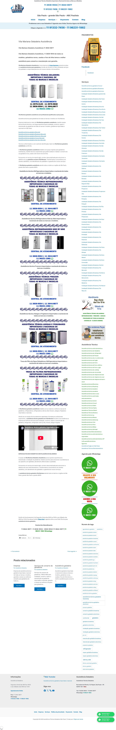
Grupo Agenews (54, 65)
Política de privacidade (57, 712)
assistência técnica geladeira (90, 593)
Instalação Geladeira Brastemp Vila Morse (93, 273)
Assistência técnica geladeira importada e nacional (58, 681)
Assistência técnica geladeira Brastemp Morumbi (32, 134)
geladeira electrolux (88, 625)
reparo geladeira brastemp (90, 652)
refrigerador (87, 649)
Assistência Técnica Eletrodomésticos (92, 448)
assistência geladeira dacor (89, 547)
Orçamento (69, 712)
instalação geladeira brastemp (91, 628)
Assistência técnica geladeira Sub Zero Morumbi (32, 140)
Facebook (85, 67)
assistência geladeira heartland (90, 562)
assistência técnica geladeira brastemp (92, 598)
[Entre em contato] (93, 332)
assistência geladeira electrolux (90, 553)
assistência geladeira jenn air (90, 565)
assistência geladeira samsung (90, 578)
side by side (87, 660)
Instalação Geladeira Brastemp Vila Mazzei (93, 285)
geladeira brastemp (88, 621)
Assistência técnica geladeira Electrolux (93, 91)
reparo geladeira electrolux (90, 656)
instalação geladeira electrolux (91, 632)
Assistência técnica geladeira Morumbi (29, 132)
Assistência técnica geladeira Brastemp (93, 88)
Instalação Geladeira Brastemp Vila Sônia (93, 140)
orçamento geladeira (88, 645)
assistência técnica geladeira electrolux (91, 603)
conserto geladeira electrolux (91, 614)
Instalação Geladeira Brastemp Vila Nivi (92, 265)
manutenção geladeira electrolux (92, 642)
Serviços (47, 712)
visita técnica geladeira (88, 669)
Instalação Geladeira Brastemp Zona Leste (93, 114)
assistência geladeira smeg (89, 581)
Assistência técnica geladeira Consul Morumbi (31, 138)
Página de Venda (78, 719)
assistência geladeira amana (89, 532)
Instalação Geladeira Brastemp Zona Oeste (93, 112)
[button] (56, 19)
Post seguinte (72, 551)
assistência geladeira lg (88, 569)
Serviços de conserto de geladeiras (43, 566)
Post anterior (15, 551)
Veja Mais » (19, 585)
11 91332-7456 (55, 27)
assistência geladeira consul (90, 541)
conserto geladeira (87, 607)
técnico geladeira (87, 666)
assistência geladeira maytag (90, 575)
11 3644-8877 (65, 5)
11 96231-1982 (76, 27)
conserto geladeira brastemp (91, 610)
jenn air (84, 635)
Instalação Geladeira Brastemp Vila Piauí (93, 219)
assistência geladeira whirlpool (90, 590)
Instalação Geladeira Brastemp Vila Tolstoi (93, 128)
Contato (75, 712)
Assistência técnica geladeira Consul (92, 86)
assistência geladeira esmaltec (90, 556)
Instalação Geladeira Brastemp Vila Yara (93, 120)
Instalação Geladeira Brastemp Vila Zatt (92, 117)
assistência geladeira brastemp (90, 538)
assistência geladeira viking (89, 587)
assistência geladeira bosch (89, 535)
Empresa (17, 566)
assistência (99, 529)
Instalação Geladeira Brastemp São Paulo (93, 99)
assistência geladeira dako (89, 550)
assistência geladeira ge (89, 559)
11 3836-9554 (50, 5)
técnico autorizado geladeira (90, 663)
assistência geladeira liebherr (90, 572)
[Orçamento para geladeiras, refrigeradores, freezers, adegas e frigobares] (93, 302)
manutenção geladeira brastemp (92, 638)
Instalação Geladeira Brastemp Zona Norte (93, 109)
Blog (80, 712)
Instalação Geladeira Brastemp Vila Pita (92, 206)
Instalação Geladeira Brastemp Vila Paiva (93, 247)
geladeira (95, 618)
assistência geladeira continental (91, 544)
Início (35, 712)
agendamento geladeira (88, 529)
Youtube (52, 677)
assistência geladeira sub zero (90, 584)
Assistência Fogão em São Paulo (91, 446)
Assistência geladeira (63, 566)
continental (86, 618)
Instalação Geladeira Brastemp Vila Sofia (93, 143)
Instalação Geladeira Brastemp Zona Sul (93, 106)
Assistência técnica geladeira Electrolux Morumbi (32, 136)
